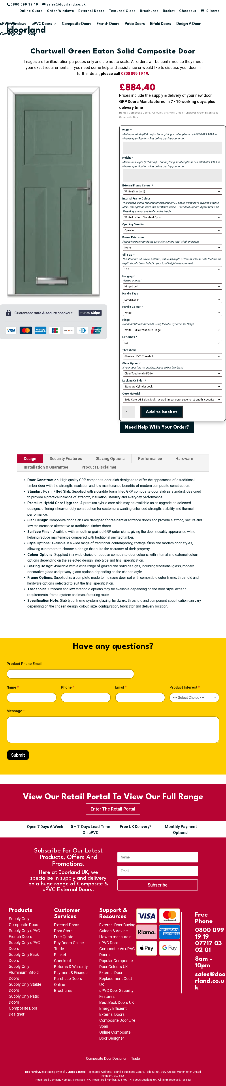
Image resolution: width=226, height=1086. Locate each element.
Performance (150, 458)
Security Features (66, 458)
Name (13, 687)
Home (122, 112)
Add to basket (161, 412)
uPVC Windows (13, 24)
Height (127, 157)
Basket (169, 11)
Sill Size (128, 254)
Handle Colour (132, 306)
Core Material (131, 393)
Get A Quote (11, 34)
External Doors (91, 11)
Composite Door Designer (106, 1059)
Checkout (187, 11)
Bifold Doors (160, 24)
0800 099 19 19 (134, 73)
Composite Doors (76, 24)
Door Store (63, 930)
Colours (157, 112)
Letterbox (129, 337)
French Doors (108, 24)
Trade (59, 948)
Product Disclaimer (99, 467)
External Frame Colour (137, 185)
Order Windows (60, 11)
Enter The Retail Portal (113, 809)
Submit (18, 755)
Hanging (128, 276)
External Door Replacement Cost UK (115, 978)
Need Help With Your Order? (157, 427)
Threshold (129, 350)
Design (30, 458)
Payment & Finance (71, 972)
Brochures (149, 11)
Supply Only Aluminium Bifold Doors (24, 972)
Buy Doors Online (69, 942)
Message (16, 711)
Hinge (126, 319)
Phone (67, 687)
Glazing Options (110, 458)
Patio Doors (135, 24)
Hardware (184, 458)
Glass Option (131, 363)
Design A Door (188, 24)
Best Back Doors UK (116, 1002)
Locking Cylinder (133, 380)
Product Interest (185, 687)
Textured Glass (122, 11)
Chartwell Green (173, 112)
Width (126, 130)
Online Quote (31, 11)
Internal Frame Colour (136, 198)
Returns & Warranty (71, 966)
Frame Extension (133, 237)
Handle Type (130, 293)
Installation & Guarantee (46, 467)
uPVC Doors (42, 24)
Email (120, 687)
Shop (32, 34)
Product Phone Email (24, 664)
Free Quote (63, 936)
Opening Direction (133, 224)
